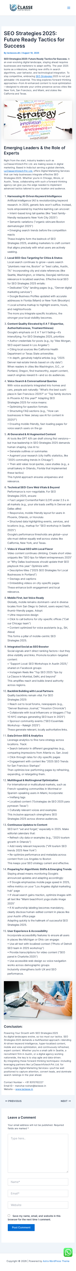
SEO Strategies (44, 76)
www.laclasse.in (24, 1089)
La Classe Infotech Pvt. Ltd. (18, 170)
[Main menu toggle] (68, 8)
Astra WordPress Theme (56, 1261)
